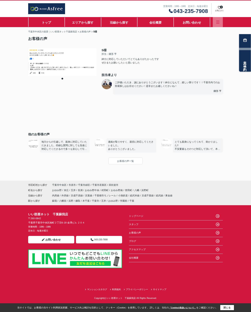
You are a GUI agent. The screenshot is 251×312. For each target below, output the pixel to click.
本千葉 (86, 200)
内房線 (56, 195)
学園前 (123, 200)
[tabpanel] (62, 62)
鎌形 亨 (217, 91)
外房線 (65, 195)
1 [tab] (62, 78)
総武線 (160, 195)
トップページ (136, 216)
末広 (66, 190)
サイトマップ (159, 289)
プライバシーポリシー (137, 289)
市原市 (72, 185)
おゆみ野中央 (92, 190)
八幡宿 (62, 200)
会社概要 (155, 22)
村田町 (105, 190)
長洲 (80, 190)
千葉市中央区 (59, 185)
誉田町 (129, 190)
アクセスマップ (137, 249)
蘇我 (54, 200)
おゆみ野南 (117, 190)
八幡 (137, 190)
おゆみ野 (57, 190)
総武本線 (135, 195)
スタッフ (133, 224)
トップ (46, 22)
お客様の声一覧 (125, 161)
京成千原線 (77, 195)
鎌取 (77, 200)
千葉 (131, 200)
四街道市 (113, 185)
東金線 (168, 195)
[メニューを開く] (217, 22)
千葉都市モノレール (105, 195)
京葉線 (89, 195)
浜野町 (145, 190)
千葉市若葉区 (99, 185)
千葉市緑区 (84, 185)
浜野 (70, 200)
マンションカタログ (97, 289)
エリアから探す (83, 22)
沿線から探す (119, 22)
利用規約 (116, 289)
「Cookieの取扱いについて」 (182, 308)
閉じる (227, 307)
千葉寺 (95, 200)
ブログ (132, 241)
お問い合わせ (192, 22)
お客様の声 (135, 232)
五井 (73, 190)
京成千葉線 (148, 195)
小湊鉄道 (123, 195)
